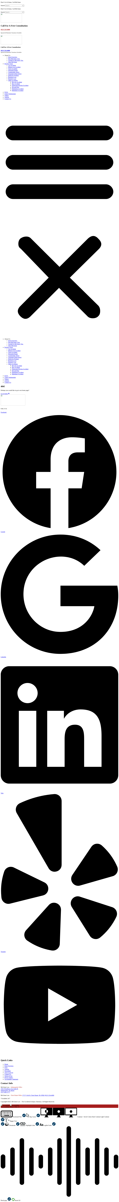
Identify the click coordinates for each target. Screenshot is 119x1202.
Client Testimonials (10, 94)
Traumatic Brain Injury (15, 74)
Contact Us (7, 99)
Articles (6, 97)
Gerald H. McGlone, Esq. (15, 60)
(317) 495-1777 (5, 1092)
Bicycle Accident (17, 82)
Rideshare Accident (17, 90)
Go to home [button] (4, 393)
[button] (59, 219)
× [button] (1, 1107)
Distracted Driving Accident (20, 85)
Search (3, 5)
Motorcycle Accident (14, 67)
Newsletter (7, 1071)
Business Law (12, 77)
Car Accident (12, 65)
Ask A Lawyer (8, 1072)
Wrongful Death (13, 70)
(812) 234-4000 (5, 29)
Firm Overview (12, 57)
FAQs (6, 92)
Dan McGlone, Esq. (14, 59)
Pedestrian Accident (18, 89)
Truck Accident (12, 69)
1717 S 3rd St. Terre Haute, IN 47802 (33, 1095)
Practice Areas (8, 64)
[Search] (23, 6)
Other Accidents (13, 80)
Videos (6, 95)
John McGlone (12, 62)
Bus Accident (16, 84)
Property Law (12, 79)
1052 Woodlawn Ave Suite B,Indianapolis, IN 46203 (9, 1089)
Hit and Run (15, 87)
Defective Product (13, 75)
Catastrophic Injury (13, 72)
